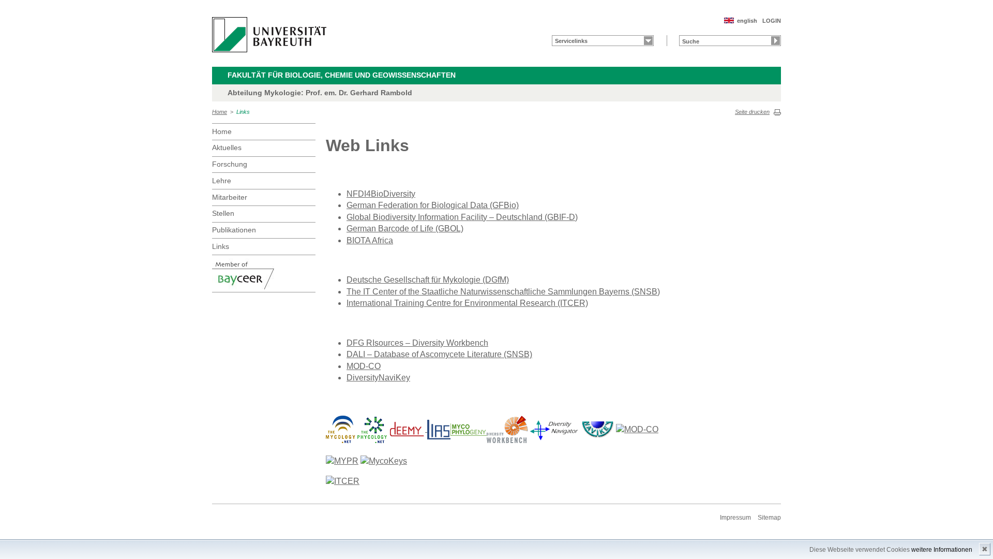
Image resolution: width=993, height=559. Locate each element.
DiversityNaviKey (378, 377)
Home (219, 112)
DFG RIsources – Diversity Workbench (417, 343)
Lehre (221, 180)
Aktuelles (227, 147)
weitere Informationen (941, 549)
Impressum (735, 517)
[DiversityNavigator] (554, 428)
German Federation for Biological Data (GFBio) (433, 205)
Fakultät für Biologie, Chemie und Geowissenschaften (342, 75)
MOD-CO (364, 366)
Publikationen (234, 230)
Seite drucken (752, 112)
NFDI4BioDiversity (381, 193)
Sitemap (769, 517)
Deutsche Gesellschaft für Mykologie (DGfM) (428, 279)
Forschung (229, 164)
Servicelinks (571, 41)
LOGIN (771, 21)
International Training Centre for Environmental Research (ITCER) (467, 303)
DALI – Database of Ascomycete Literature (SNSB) (439, 354)
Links (243, 112)
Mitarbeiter (229, 197)
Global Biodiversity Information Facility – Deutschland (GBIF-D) (462, 217)
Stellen (223, 213)
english (747, 21)
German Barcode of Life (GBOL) (405, 228)
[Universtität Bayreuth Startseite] (269, 34)
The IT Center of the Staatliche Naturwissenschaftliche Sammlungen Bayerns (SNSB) (503, 291)
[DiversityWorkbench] (507, 428)
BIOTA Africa (370, 240)
